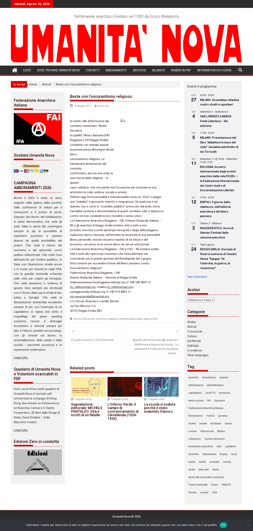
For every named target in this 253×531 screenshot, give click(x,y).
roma (234, 454)
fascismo (219, 400)
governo (223, 415)
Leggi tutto (21, 357)
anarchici (193, 377)
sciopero (214, 461)
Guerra (192, 423)
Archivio (139, 70)
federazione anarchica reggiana (99, 318)
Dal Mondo (194, 341)
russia (191, 461)
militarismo (194, 438)
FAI (209, 400)
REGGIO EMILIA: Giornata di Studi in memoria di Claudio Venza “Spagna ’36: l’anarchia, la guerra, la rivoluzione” (218, 259)
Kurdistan (216, 423)
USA (214, 492)
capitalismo (195, 392)
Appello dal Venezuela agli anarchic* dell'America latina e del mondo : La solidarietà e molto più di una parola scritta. (155, 346)
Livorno (192, 431)
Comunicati (194, 331)
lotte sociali (207, 431)
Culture (192, 336)
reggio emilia (150, 318)
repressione (209, 454)
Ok (223, 524)
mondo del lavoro (215, 438)
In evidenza (194, 350)
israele (203, 423)
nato (219, 446)
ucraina (204, 492)
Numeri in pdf (181, 70)
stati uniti (203, 469)
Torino (214, 484)
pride (139, 318)
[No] (248, 525)
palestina (230, 446)
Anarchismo (209, 377)
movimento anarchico (200, 446)
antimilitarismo (215, 385)
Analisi (191, 322)
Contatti (92, 70)
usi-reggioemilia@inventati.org (89, 296)
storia (215, 469)
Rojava (224, 454)
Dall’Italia (193, 345)
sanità (202, 461)
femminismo (195, 415)
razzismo (193, 454)
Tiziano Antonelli (197, 484)
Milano (221, 431)
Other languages (198, 355)
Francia (210, 415)
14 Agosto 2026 (119, 399)
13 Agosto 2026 (156, 399)
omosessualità (127, 318)
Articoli (191, 327)
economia (224, 392)
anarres (224, 377)
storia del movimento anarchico (206, 477)
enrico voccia (196, 400)
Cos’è (27, 70)
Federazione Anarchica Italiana (205, 408)
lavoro (228, 423)
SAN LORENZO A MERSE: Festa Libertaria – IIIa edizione (216, 121)
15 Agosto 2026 (83, 399)
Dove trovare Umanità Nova (58, 70)
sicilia (191, 469)
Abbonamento (116, 70)
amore (77, 318)
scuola (227, 461)
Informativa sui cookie (214, 70)
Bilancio (158, 70)
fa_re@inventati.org (83, 287)
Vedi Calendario (197, 277)
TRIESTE (226, 484)
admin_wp (103, 106)
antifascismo (195, 385)
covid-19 (210, 392)
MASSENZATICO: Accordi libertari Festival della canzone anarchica (217, 233)
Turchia (192, 492)
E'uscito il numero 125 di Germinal (92, 340)
